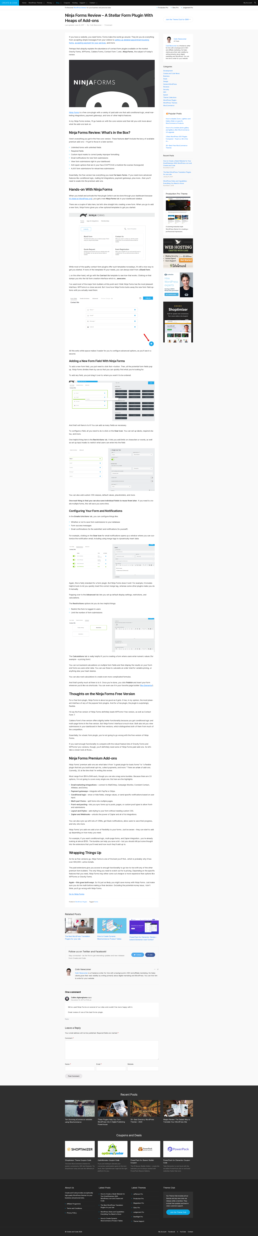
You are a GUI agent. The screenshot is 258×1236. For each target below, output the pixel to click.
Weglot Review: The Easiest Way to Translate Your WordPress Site (176, 1120)
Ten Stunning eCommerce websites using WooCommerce (78, 1120)
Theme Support (138, 1221)
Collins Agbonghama (79, 997)
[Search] (256, 3)
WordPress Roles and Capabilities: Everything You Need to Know (175, 182)
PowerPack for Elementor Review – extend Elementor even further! (143, 938)
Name (68, 1064)
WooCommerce (168, 105)
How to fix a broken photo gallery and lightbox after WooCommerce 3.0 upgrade (177, 130)
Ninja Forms (74, 112)
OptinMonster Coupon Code (112, 1165)
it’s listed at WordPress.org (80, 199)
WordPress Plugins (81, 902)
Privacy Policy (72, 1213)
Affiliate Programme (74, 1204)
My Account (162, 1232)
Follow (138, 955)
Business (166, 76)
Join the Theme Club (178, 1212)
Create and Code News (171, 73)
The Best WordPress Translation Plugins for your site (77, 937)
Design (165, 81)
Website (130, 1064)
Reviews (166, 87)
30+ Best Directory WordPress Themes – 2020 (142, 1120)
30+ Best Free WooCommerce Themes (176, 147)
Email (99, 1064)
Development (168, 71)
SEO (164, 92)
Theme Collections (169, 97)
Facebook (171, 1232)
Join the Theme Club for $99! (177, 19)
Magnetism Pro (138, 1203)
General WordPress (170, 84)
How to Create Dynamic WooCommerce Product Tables (109, 937)
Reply (67, 1019)
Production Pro (163, 7)
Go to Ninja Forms (76, 894)
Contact (190, 1232)
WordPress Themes (170, 103)
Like (150, 955)
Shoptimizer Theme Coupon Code (80, 1164)
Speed (165, 95)
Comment (69, 1038)
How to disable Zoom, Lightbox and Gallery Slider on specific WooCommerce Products (178, 121)
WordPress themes (80, 7)
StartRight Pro (138, 1217)
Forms (96, 902)
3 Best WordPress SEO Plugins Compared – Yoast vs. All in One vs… (177, 139)
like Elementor (146, 685)
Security (166, 89)
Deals (165, 79)
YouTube (183, 1232)
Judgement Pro (188, 7)
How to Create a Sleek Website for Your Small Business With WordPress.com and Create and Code (177, 163)
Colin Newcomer (96, 25)
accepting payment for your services (90, 43)
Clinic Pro (175, 7)
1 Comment (108, 25)
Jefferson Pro (138, 1194)
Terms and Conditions (74, 1208)
